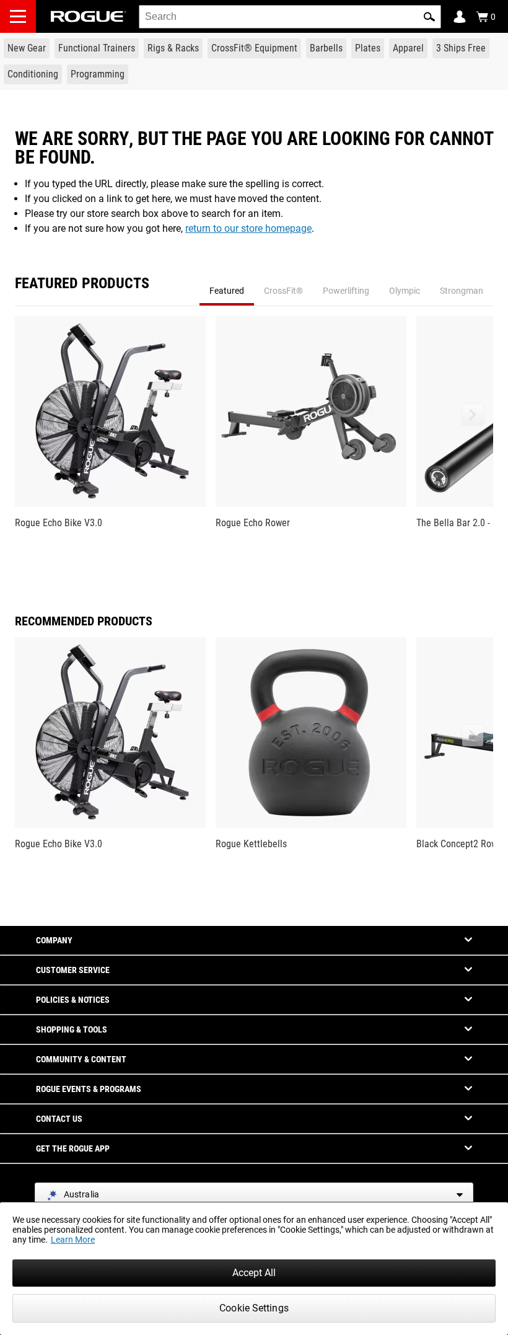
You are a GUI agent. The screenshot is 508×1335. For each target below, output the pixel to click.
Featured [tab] (226, 291)
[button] (429, 17)
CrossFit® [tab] (283, 291)
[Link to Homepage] (88, 16)
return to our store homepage (248, 228)
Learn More (73, 1240)
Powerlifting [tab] (346, 291)
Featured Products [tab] (82, 284)
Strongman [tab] (461, 291)
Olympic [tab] (404, 291)
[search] (290, 17)
